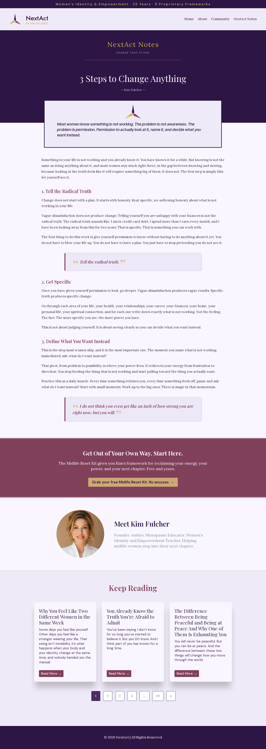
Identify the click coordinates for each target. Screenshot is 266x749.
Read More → (52, 674)
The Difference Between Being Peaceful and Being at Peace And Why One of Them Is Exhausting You (200, 622)
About (202, 19)
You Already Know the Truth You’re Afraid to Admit (130, 616)
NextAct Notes (245, 19)
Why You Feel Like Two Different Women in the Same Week (65, 616)
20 (158, 696)
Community (220, 19)
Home (189, 19)
